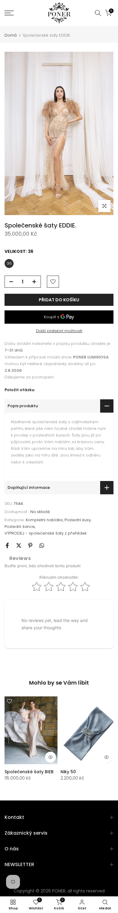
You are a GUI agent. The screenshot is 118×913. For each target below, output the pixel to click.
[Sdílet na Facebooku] (7, 545)
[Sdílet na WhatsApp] (41, 545)
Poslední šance (20, 526)
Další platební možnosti (59, 331)
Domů (11, 35)
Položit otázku (19, 390)
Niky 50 (68, 772)
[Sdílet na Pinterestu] (30, 545)
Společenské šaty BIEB (29, 772)
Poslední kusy (77, 520)
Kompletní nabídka (44, 520)
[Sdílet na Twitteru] (18, 545)
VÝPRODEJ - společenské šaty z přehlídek (46, 533)
